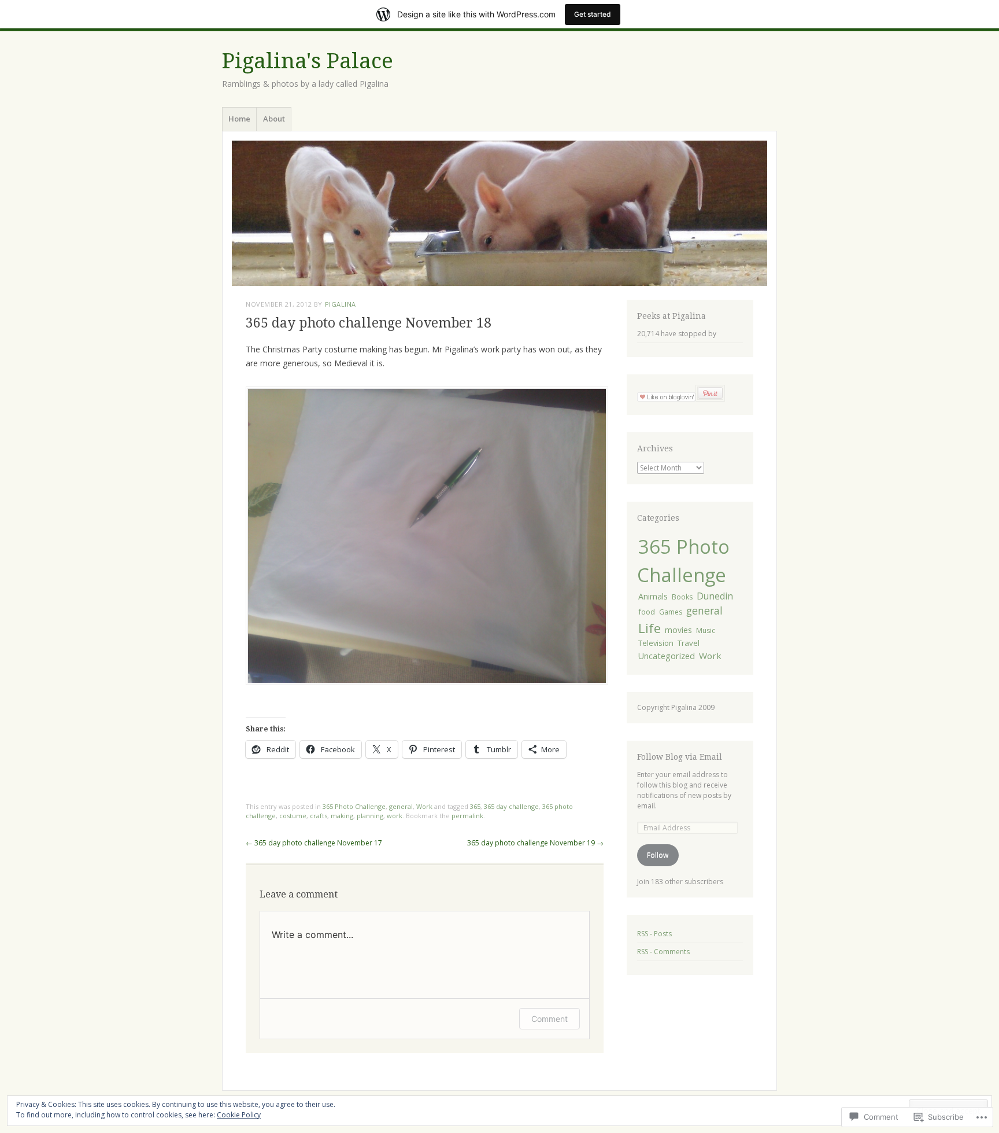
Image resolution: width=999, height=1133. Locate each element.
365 (475, 806)
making (342, 815)
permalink (467, 815)
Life (649, 628)
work (394, 815)
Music (705, 630)
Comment (549, 1019)
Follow (657, 855)
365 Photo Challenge (354, 806)
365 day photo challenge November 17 (314, 843)
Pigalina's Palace (307, 61)
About (274, 118)
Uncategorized (666, 655)
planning (370, 815)
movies (678, 629)
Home (239, 118)
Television (656, 643)
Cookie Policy (239, 1115)
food (646, 611)
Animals (653, 596)
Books (682, 597)
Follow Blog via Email (679, 757)
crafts (318, 815)
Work (424, 806)
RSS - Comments (663, 952)
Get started (592, 14)
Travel (689, 643)
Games (670, 612)
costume (292, 815)
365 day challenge (511, 806)
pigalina (340, 304)
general (401, 806)
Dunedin (715, 596)
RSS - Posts (654, 934)
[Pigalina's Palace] (499, 213)
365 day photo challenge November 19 (535, 843)
